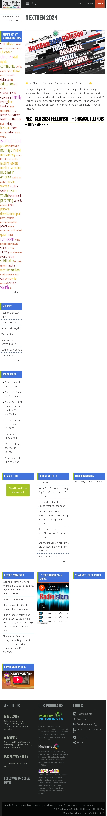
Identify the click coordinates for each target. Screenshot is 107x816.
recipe (17, 239)
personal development (8, 211)
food (10, 101)
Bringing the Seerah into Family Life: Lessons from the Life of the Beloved (53, 546)
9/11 (2, 44)
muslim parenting (10, 167)
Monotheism (5, 159)
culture (10, 71)
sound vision (7, 256)
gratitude (4, 111)
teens (3, 270)
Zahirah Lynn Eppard (11, 349)
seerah (11, 248)
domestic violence (7, 77)
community (7, 66)
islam (11, 132)
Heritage (16, 119)
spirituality (7, 261)
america (11, 48)
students (18, 261)
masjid (17, 150)
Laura (16, 146)
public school (16, 230)
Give (99, 3)
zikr (10, 288)
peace (11, 204)
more (17, 360)
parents (18, 200)
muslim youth (8, 193)
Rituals (15, 243)
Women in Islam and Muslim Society (12, 447)
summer (3, 265)
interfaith (4, 132)
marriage (6, 150)
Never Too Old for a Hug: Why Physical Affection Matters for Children (53, 492)
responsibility (6, 243)
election (3, 88)
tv (6, 274)
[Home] (11, 4)
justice (4, 145)
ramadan (7, 238)
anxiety (18, 48)
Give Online (82, 719)
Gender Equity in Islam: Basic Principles (13, 424)
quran (3, 234)
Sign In (80, 742)
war (2, 278)
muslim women (7, 184)
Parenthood (14, 195)
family (16, 96)
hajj (9, 111)
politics (14, 222)
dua (11, 80)
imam (14, 128)
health (3, 119)
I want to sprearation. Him (16, 599)
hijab (2, 124)
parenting (6, 200)
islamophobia (10, 140)
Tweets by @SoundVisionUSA (87, 481)
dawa (16, 70)
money (19, 155)
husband (5, 127)
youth (4, 287)
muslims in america (7, 174)
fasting (4, 102)
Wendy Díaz (7, 334)
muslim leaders (9, 163)
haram (3, 115)
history (8, 123)
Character (6, 52)
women (3, 283)
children (6, 56)
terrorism (13, 270)
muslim (15, 159)
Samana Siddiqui (9, 322)
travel (2, 274)
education (7, 84)
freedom (4, 106)
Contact (89, 3)
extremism (6, 97)
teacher (12, 265)
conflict (19, 66)
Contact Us (82, 737)
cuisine (3, 71)
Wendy (8, 279)
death (2, 75)
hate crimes (14, 115)
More (16, 292)
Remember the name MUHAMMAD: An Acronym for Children (53, 533)
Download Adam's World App (87, 731)
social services (16, 252)
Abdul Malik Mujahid (11, 328)
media (4, 154)
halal (14, 110)
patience (4, 205)
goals (12, 106)
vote (17, 274)
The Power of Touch (48, 482)
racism (10, 235)
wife (14, 278)
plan (18, 213)
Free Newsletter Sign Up (88, 724)
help (10, 119)
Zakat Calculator (84, 713)
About (79, 3)
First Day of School (47, 556)
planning (4, 218)
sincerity (4, 252)
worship (11, 283)
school (3, 247)
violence (10, 274)
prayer (3, 226)
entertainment (8, 92)
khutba (11, 146)
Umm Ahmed (7, 355)
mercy (11, 154)
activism (10, 43)
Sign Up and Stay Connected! (18, 490)
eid (16, 84)
